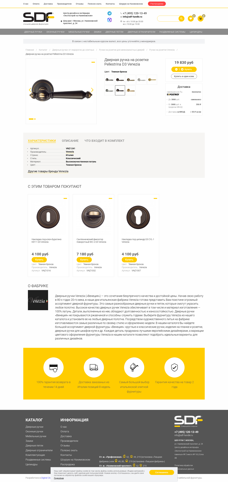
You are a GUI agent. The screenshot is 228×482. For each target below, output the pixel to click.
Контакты (110, 4)
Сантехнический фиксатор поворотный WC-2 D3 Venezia (91, 240)
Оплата (36, 4)
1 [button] (31, 119)
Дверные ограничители (141, 32)
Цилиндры (196, 32)
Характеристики (42, 141)
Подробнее (59, 478)
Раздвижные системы (172, 32)
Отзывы (79, 4)
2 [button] (35, 119)
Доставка (48, 4)
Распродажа (156, 3)
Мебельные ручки (79, 32)
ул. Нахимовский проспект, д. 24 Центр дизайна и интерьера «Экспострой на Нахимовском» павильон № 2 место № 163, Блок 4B (189, 449)
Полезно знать (94, 4)
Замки (97, 32)
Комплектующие (35, 455)
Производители (64, 4)
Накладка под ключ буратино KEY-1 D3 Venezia (46, 240)
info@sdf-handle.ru (132, 16)
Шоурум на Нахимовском (131, 4)
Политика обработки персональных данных (184, 467)
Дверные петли (114, 32)
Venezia (70, 151)
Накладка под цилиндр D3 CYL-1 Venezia (138, 240)
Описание (70, 141)
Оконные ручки (55, 32)
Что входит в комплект (104, 141)
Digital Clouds (47, 478)
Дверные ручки (33, 32)
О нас (25, 4)
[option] (61, 91)
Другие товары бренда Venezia (48, 171)
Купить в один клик (184, 76)
